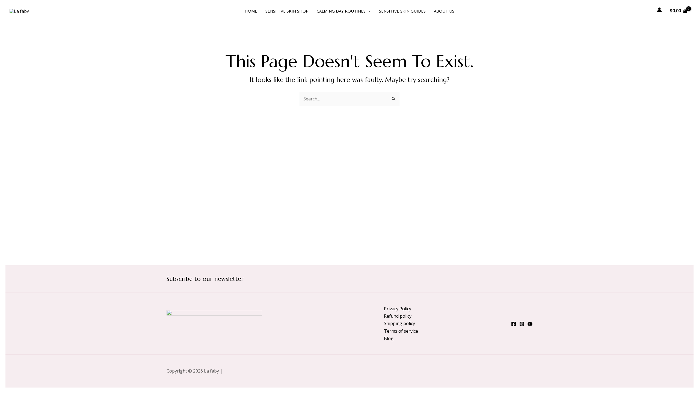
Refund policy (397, 316)
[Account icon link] (659, 9)
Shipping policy (399, 323)
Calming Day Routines (341, 11)
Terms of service (401, 331)
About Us (444, 11)
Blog (388, 338)
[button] (368, 11)
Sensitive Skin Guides (402, 11)
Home (251, 11)
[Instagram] (521, 323)
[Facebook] (513, 323)
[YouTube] (530, 323)
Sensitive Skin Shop (287, 11)
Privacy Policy (397, 309)
